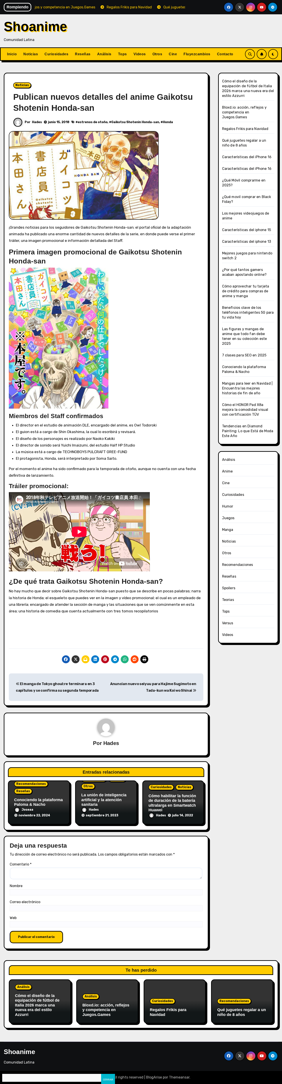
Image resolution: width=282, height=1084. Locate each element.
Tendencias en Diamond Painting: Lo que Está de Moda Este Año (247, 431)
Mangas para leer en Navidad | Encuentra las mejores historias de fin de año (247, 388)
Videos (140, 54)
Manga (227, 530)
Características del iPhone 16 (247, 157)
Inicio (12, 54)
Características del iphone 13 (246, 241)
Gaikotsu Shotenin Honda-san (135, 122)
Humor (227, 506)
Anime (227, 471)
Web (13, 918)
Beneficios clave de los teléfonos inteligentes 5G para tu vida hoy (248, 312)
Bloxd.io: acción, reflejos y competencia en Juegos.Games (244, 112)
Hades (37, 122)
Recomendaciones (31, 784)
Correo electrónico (25, 902)
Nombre (16, 886)
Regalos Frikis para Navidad (245, 129)
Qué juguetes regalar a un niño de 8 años (241, 1012)
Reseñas (83, 54)
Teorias (228, 600)
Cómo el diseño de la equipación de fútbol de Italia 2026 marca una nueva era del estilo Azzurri (37, 1005)
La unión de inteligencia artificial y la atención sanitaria (103, 800)
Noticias (30, 54)
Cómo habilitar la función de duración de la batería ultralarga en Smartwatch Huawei (172, 803)
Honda (168, 122)
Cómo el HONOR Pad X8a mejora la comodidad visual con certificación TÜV (245, 410)
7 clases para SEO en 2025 (244, 355)
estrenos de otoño (93, 122)
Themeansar (179, 1077)
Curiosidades (56, 54)
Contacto (225, 54)
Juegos (228, 518)
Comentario (21, 864)
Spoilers (229, 588)
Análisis (104, 54)
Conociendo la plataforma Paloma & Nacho (38, 802)
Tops (122, 54)
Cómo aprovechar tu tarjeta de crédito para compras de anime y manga (245, 291)
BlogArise (154, 1077)
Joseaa (27, 810)
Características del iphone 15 (246, 230)
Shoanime (35, 26)
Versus (227, 623)
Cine (173, 54)
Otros (157, 54)
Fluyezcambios (197, 54)
